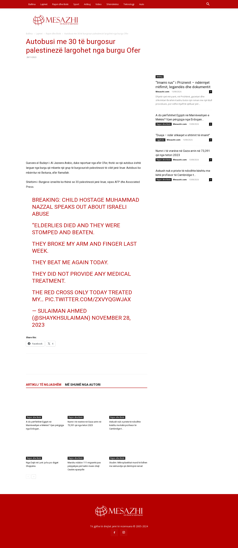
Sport (76, 4)
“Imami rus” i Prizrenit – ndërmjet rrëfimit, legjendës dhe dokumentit (183, 84)
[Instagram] (123, 532)
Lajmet (43, 4)
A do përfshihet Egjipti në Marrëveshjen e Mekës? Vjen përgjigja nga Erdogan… (45, 425)
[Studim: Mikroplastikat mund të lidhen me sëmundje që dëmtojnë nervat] (128, 447)
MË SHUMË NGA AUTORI (83, 384)
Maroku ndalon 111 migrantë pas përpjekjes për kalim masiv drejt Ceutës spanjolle (84, 466)
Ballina (32, 4)
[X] (37, 65)
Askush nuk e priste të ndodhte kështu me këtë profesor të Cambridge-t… (125, 425)
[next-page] (34, 476)
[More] (61, 65)
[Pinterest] (45, 65)
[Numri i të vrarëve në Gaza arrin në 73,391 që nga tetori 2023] (87, 406)
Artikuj (87, 4)
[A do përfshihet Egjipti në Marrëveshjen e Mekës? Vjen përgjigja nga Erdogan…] (45, 406)
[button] (208, 4)
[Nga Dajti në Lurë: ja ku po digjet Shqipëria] (45, 447)
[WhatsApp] (53, 65)
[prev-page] (28, 476)
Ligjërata (160, 140)
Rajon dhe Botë (60, 4)
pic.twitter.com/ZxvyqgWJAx (88, 299)
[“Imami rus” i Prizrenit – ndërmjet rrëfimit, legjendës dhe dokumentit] (184, 57)
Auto (141, 4)
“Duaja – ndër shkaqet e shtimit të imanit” (183, 135)
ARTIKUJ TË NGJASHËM (43, 384)
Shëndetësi (112, 4)
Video (98, 4)
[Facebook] (29, 65)
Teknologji (129, 4)
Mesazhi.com (162, 91)
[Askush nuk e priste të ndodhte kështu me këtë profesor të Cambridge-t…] (128, 406)
